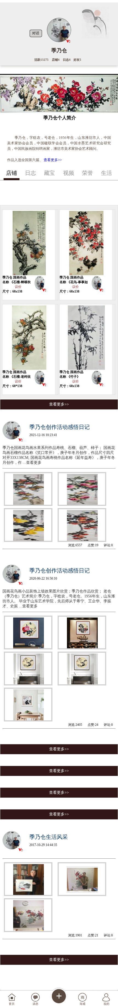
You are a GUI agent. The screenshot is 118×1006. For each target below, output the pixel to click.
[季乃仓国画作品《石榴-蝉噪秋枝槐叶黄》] (29, 242)
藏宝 (49, 173)
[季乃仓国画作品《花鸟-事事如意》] (86, 242)
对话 (35, 33)
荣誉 (87, 173)
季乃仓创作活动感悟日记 (59, 427)
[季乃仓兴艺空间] (40, 284)
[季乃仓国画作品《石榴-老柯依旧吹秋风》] (29, 337)
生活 (106, 173)
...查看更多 (32, 463)
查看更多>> (53, 160)
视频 (68, 173)
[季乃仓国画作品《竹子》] (86, 337)
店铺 (11, 173)
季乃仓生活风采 (48, 837)
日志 (30, 173)
